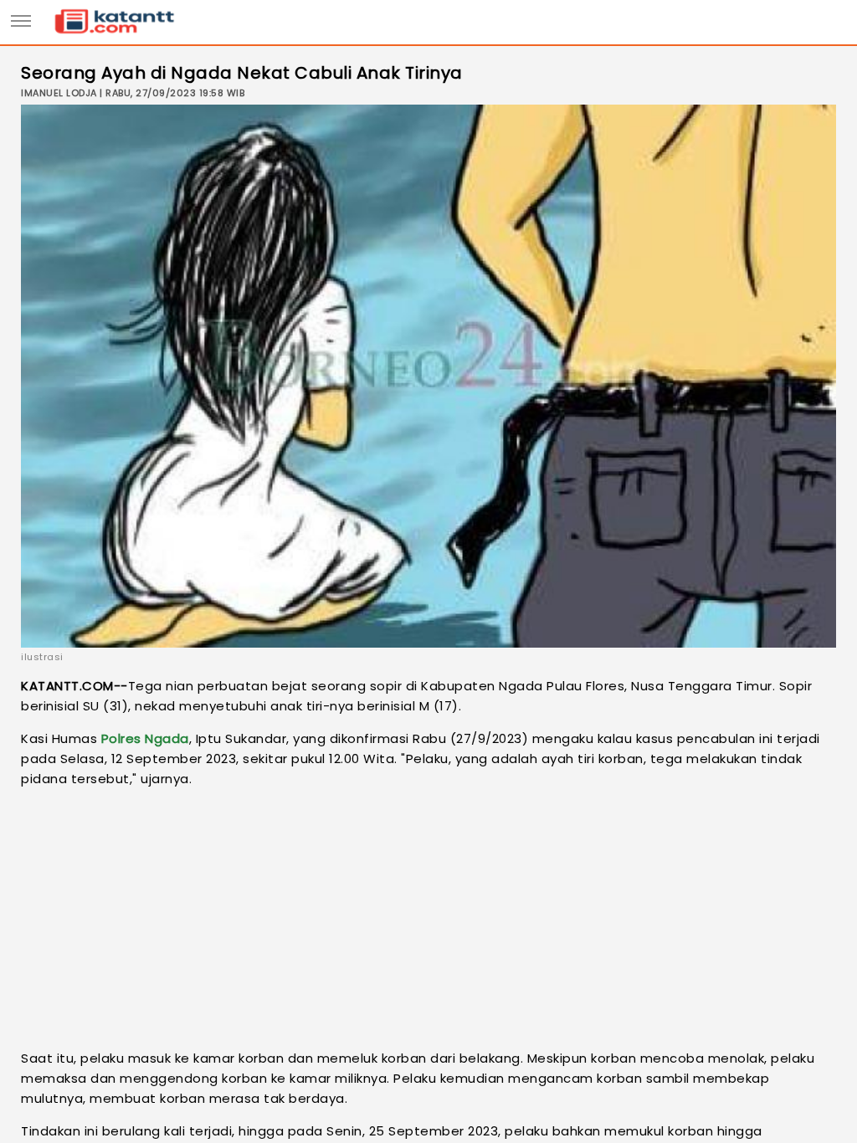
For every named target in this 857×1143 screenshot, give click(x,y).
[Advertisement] (428, 919)
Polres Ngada (145, 738)
